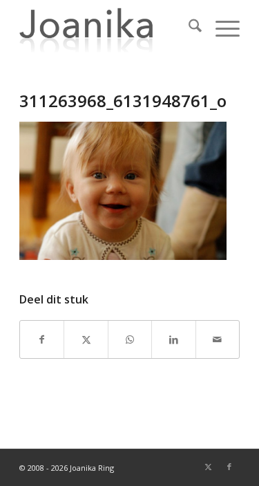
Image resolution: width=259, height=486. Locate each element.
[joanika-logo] (107, 27)
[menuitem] (188, 27)
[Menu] (221, 27)
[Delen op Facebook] (42, 339)
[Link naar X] (208, 466)
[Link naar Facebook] (229, 466)
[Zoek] (188, 27)
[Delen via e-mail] (217, 339)
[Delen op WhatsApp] (129, 339)
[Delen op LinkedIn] (173, 339)
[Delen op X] (85, 339)
